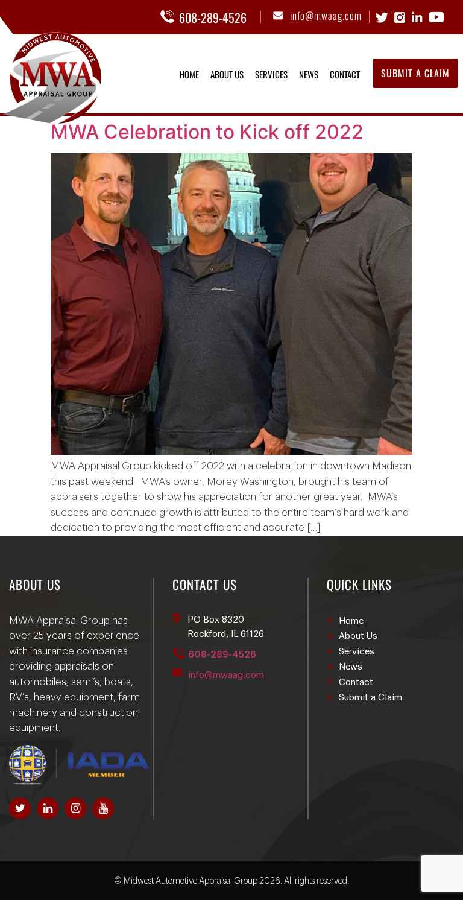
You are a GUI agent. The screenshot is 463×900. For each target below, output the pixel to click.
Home (189, 74)
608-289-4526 (213, 17)
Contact (345, 74)
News (308, 74)
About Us (227, 74)
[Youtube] (103, 808)
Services (271, 74)
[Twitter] (20, 808)
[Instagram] (75, 808)
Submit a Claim (370, 697)
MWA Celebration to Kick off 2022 (207, 132)
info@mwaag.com (326, 15)
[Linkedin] (47, 808)
